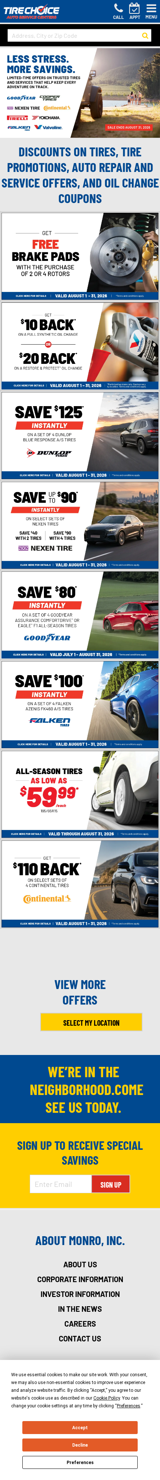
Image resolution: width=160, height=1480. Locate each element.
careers (80, 1323)
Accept (80, 1427)
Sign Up (110, 1184)
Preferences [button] (128, 1405)
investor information (80, 1294)
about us (80, 1264)
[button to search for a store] (145, 35)
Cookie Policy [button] (106, 1398)
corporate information (80, 1279)
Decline (80, 1445)
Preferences (80, 1462)
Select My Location (91, 1022)
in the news (80, 1308)
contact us (80, 1338)
